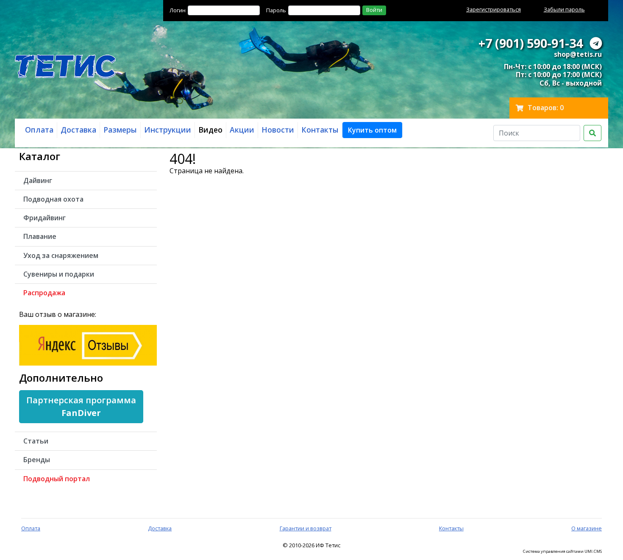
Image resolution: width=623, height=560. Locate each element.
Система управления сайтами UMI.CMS (562, 551)
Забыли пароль (564, 9)
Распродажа (44, 292)
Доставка (160, 528)
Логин (178, 10)
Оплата (30, 528)
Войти (374, 10)
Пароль (276, 10)
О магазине (586, 528)
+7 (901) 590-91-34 (530, 43)
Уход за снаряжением (60, 255)
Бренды (36, 459)
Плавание (39, 236)
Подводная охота (53, 199)
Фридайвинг (44, 217)
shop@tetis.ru (578, 54)
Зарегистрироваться (493, 9)
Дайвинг (37, 180)
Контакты (451, 528)
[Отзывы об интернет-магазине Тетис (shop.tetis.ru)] (88, 344)
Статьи (35, 441)
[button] (372, 130)
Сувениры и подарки (58, 274)
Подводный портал (56, 478)
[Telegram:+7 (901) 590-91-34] (596, 43)
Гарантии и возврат (305, 528)
